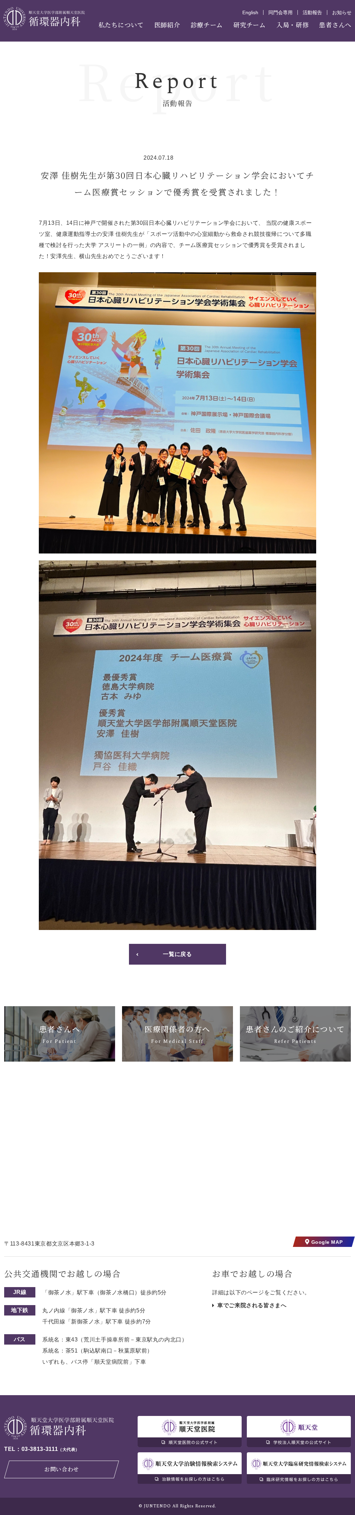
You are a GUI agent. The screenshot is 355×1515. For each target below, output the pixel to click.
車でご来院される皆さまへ (252, 1305)
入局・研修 (292, 24)
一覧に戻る (177, 954)
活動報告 (312, 12)
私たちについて (121, 24)
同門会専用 (280, 12)
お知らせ (342, 12)
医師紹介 (167, 24)
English (250, 12)
